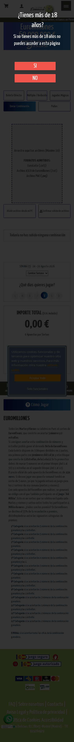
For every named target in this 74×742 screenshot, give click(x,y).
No (35, 78)
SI (35, 66)
